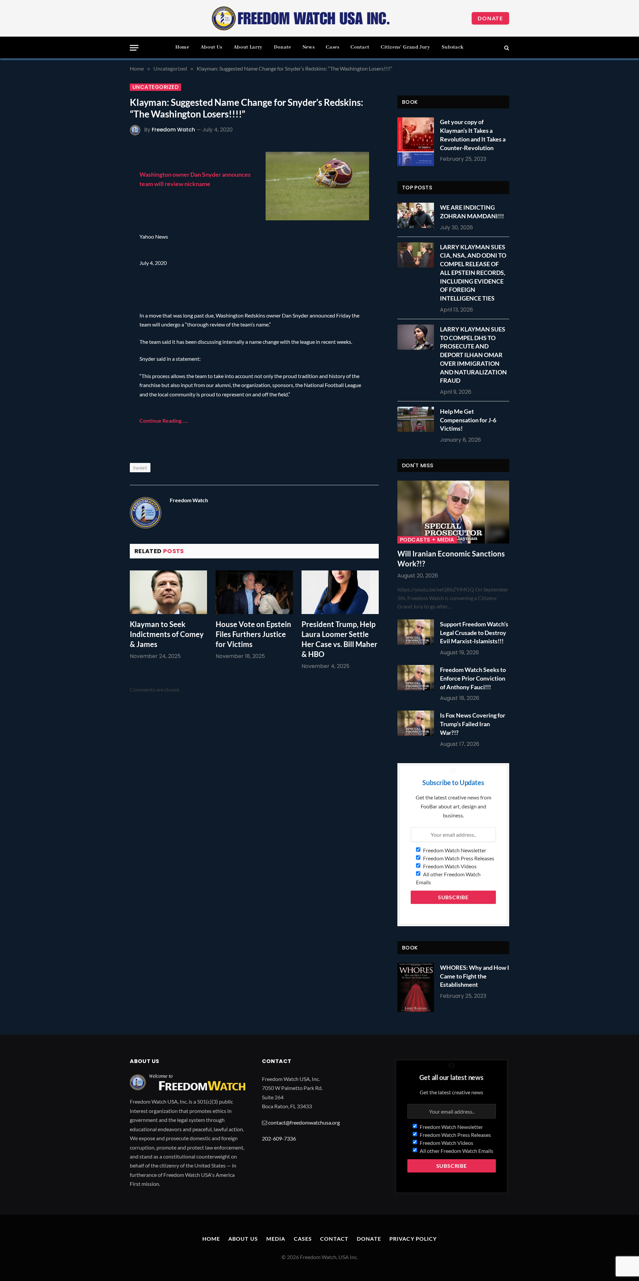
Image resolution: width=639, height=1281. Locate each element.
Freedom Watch (173, 129)
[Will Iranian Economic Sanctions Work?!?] (453, 512)
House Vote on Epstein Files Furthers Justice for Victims (253, 634)
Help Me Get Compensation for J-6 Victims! (468, 420)
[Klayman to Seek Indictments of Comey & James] (168, 592)
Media (276, 1238)
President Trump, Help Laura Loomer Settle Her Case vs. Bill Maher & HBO (339, 639)
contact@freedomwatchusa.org (304, 1122)
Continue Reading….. (163, 420)
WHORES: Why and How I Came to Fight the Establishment (474, 976)
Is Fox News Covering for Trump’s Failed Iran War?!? (472, 724)
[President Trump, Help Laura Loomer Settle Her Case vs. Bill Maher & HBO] (340, 592)
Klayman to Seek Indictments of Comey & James (167, 634)
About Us (211, 47)
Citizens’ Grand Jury (405, 47)
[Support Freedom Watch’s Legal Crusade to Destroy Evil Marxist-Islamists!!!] (417, 632)
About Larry (248, 47)
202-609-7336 (279, 1138)
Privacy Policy (413, 1238)
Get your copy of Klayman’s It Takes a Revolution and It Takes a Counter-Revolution (473, 134)
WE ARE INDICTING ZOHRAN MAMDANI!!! (472, 212)
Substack (453, 47)
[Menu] (134, 47)
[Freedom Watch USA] (301, 18)
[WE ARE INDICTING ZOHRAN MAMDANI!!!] (417, 215)
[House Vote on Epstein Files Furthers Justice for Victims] (254, 592)
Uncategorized (155, 87)
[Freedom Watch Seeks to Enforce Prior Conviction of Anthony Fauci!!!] (417, 677)
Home (182, 47)
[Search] (506, 47)
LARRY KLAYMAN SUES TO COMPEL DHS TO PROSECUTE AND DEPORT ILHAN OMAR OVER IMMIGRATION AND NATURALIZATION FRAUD (473, 354)
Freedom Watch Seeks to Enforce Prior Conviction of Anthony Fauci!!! (473, 678)
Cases (332, 47)
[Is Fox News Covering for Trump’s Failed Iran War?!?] (417, 723)
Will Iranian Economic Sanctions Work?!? (451, 558)
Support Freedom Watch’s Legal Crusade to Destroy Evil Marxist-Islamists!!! (474, 632)
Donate (490, 18)
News (309, 47)
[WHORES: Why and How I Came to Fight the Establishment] (415, 987)
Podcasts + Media (427, 539)
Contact (359, 47)
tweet (140, 467)
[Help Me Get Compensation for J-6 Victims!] (417, 419)
